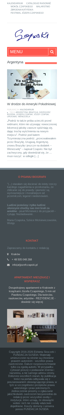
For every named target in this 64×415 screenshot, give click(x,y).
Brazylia (33, 112)
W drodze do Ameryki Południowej (31, 104)
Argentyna (22, 112)
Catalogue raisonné (38, 3)
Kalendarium (15, 3)
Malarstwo (43, 6)
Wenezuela (24, 116)
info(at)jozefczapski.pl (25, 264)
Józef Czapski (41, 114)
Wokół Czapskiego (22, 6)
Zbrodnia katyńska (22, 10)
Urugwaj (12, 116)
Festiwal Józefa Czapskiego (27, 13)
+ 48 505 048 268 (22, 259)
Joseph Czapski (24, 114)
